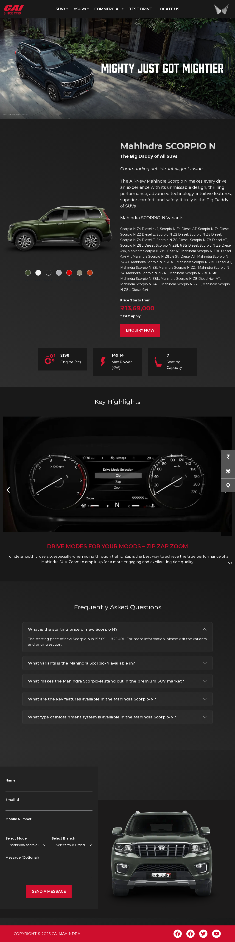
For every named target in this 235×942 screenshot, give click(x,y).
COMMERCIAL (107, 9)
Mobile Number (18, 819)
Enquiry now (140, 330)
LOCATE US (168, 9)
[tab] (28, 272)
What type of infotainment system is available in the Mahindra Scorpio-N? (102, 717)
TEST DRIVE (140, 9)
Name (10, 780)
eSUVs (80, 9)
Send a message (49, 891)
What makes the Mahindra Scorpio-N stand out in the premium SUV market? (106, 681)
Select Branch (63, 838)
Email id (12, 800)
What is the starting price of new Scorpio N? (73, 629)
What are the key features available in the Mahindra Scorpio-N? (92, 699)
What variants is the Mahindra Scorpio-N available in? (81, 663)
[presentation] (8, 488)
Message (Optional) (22, 857)
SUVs (60, 9)
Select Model (17, 838)
